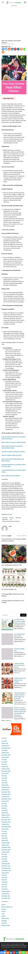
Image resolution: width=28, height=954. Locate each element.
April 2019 (5, 882)
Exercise (4, 909)
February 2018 (6, 891)
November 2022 (6, 794)
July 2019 (4, 875)
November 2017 (6, 898)
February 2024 (6, 769)
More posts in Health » (21, 535)
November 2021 (6, 822)
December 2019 (6, 866)
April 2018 (5, 889)
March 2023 (5, 785)
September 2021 (6, 826)
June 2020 (4, 856)
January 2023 (5, 789)
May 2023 (4, 780)
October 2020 (5, 852)
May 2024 (4, 764)
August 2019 (5, 873)
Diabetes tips (18, 517)
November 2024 (6, 755)
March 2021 (5, 840)
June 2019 (4, 877)
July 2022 (4, 803)
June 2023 (4, 778)
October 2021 (5, 824)
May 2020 (4, 859)
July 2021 (4, 831)
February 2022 (6, 815)
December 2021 (6, 819)
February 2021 (6, 842)
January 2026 (5, 745)
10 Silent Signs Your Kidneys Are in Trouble (13, 601)
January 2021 (5, 845)
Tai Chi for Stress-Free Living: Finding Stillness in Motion (14, 540)
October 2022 (5, 796)
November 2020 (6, 849)
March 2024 (5, 766)
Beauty (3, 904)
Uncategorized (6, 925)
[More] (3, 52)
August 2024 (5, 757)
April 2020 (5, 861)
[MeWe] (18, 49)
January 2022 (5, 817)
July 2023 (4, 775)
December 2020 (6, 847)
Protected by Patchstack (16, 950)
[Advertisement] (14, 22)
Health (3, 916)
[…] (23, 628)
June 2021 (4, 833)
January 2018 (5, 893)
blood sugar (4, 517)
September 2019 (6, 870)
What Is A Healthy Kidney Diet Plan (12, 455)
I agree (5, 950)
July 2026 (4, 741)
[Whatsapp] (24, 49)
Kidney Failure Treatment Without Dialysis (14, 442)
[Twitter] (6, 49)
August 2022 (5, 801)
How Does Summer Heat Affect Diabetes (11, 521)
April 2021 (5, 838)
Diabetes (11, 517)
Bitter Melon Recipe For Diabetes (11, 475)
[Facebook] (3, 49)
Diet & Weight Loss (7, 907)
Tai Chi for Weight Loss (9, 589)
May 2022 (4, 808)
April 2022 (5, 810)
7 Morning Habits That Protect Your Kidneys (13, 595)
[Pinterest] (15, 49)
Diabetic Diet (5, 519)
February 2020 (6, 863)
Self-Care (4, 923)
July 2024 (4, 759)
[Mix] (21, 49)
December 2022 (6, 792)
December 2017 (6, 896)
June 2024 (4, 762)
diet (11, 519)
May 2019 (4, 879)
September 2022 (6, 799)
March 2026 (5, 743)
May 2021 (4, 836)
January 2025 (5, 752)
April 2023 (5, 782)
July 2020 (4, 854)
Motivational (5, 918)
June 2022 (4, 805)
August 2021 (5, 829)
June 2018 (4, 884)
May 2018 (4, 886)
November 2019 (6, 868)
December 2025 (6, 748)
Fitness (4, 911)
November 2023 (6, 771)
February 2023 (6, 787)
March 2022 (5, 812)
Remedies (4, 920)
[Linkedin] (12, 49)
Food (3, 913)
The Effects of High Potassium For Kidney (13, 451)
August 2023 (5, 773)
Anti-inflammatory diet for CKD (12, 565)
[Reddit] (9, 49)
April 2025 (5, 750)
